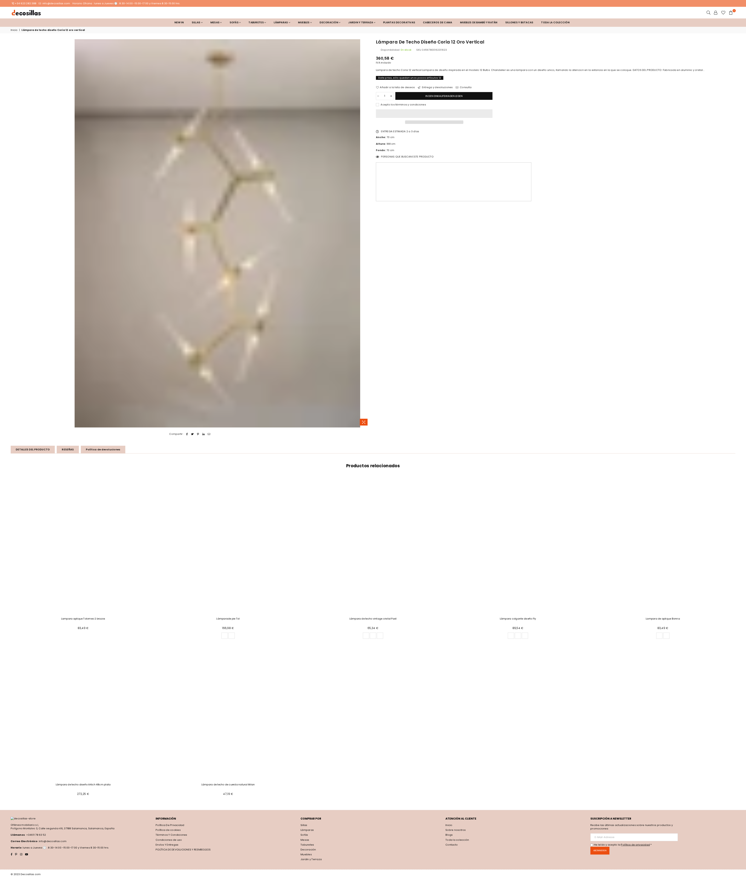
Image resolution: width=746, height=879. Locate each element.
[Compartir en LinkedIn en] (203, 434)
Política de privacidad (635, 845)
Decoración (308, 849)
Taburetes (256, 22)
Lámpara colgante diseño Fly (518, 618)
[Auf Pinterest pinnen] (198, 434)
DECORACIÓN (329, 22)
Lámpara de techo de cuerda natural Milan (228, 784)
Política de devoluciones (103, 449)
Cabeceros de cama (437, 22)
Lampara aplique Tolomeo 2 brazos (83, 618)
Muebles (304, 22)
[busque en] (708, 13)
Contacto (451, 845)
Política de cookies (168, 830)
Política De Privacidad (170, 825)
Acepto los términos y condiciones (403, 104)
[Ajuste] (715, 13)
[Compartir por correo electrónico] (209, 434)
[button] (434, 113)
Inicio (14, 30)
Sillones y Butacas (519, 22)
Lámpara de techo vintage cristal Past (373, 618)
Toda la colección (555, 22)
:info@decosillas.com (52, 841)
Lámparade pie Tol (228, 618)
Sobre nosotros (455, 830)
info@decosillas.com (56, 3)
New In (179, 22)
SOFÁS (234, 22)
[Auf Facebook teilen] (187, 434)
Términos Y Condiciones (171, 835)
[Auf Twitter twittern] (192, 434)
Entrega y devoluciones (437, 87)
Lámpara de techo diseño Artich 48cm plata (83, 784)
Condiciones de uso (169, 840)
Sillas (196, 22)
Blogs (449, 835)
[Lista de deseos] (723, 13)
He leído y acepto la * (623, 845)
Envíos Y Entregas (167, 845)
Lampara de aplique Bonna (663, 618)
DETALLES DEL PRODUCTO (33, 449)
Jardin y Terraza (361, 22)
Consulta (465, 87)
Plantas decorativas (399, 22)
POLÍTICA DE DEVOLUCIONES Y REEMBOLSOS (183, 849)
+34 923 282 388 (25, 3)
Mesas (215, 22)
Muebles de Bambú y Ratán (479, 22)
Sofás (304, 835)
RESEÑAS (68, 449)
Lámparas (281, 22)
